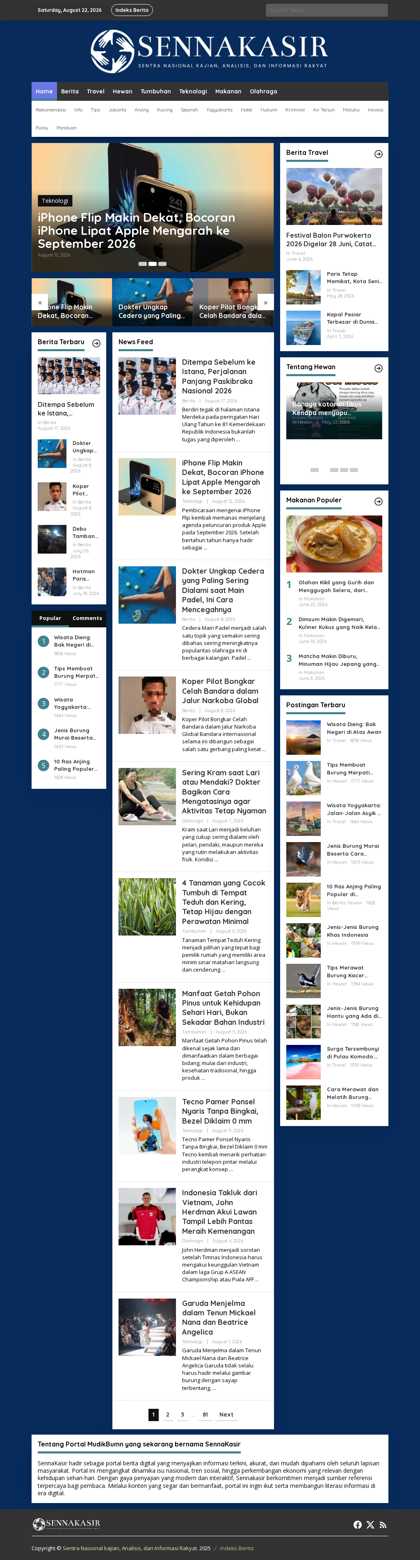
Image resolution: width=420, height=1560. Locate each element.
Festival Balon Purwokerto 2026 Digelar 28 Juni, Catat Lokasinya (329, 239)
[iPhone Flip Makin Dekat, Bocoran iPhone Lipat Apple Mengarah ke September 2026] (205, 547)
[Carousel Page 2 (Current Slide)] (152, 264)
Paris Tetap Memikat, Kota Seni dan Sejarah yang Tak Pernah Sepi (353, 277)
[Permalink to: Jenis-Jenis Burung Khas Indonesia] (303, 940)
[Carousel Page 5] (354, 470)
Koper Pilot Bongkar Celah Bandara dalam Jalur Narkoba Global (233, 311)
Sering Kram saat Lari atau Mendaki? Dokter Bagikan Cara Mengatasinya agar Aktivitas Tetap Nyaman (224, 792)
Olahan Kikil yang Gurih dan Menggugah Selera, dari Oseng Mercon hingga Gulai (336, 586)
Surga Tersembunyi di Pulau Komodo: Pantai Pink (353, 1052)
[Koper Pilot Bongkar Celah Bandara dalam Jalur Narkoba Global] (264, 749)
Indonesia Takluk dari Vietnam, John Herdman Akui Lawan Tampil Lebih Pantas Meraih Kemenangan (219, 1212)
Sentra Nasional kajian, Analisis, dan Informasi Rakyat (130, 1548)
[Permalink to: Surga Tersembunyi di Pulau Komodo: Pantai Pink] (303, 1061)
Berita (188, 401)
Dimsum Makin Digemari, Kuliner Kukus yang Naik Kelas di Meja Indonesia (339, 623)
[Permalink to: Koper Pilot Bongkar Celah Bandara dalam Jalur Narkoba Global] (52, 496)
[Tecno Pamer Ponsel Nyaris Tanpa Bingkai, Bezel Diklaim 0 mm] (231, 1169)
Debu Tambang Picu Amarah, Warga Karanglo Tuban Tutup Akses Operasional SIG (85, 532)
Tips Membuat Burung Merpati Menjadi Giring (75, 672)
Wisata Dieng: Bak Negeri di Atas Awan (72, 641)
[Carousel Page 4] (344, 470)
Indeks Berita (236, 1548)
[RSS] (383, 1524)
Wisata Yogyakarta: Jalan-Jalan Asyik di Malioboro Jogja (71, 703)
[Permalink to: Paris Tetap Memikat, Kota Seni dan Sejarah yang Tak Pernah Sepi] (303, 287)
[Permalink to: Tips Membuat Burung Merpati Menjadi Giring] (303, 777)
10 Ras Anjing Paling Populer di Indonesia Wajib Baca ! (74, 765)
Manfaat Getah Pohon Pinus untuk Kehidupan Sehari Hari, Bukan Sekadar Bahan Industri (223, 1008)
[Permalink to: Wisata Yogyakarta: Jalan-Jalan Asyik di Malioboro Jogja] (303, 818)
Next (226, 1414)
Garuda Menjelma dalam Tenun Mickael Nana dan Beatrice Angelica (219, 1318)
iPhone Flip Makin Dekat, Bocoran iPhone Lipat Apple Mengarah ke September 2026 (136, 230)
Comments (87, 618)
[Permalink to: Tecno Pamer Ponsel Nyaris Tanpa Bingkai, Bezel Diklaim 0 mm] (147, 1125)
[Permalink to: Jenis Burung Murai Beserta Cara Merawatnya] (303, 859)
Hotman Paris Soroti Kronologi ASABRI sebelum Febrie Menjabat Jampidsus (86, 575)
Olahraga (192, 821)
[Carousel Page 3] (162, 264)
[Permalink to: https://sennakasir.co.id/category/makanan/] (378, 501)
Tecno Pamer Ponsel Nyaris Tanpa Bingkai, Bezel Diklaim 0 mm (220, 1111)
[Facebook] (357, 1524)
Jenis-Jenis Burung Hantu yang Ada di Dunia (353, 1012)
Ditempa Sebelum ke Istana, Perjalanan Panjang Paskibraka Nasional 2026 (68, 409)
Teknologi (55, 200)
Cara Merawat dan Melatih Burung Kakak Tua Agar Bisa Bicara (354, 1093)
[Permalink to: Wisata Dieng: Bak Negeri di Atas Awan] (303, 737)
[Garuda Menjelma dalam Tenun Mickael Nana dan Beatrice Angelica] (214, 1388)
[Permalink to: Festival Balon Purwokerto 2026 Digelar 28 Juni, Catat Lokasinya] (334, 196)
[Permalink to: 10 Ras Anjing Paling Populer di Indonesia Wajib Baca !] (303, 899)
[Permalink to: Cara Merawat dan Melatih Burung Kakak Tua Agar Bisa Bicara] (303, 1102)
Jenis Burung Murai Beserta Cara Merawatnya (73, 734)
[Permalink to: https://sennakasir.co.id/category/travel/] (378, 154)
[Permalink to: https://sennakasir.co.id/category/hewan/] (378, 368)
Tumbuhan (194, 931)
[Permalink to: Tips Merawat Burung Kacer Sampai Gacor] (303, 980)
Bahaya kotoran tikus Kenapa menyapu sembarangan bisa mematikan (326, 408)
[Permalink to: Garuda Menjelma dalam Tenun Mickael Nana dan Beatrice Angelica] (147, 1326)
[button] (381, 10)
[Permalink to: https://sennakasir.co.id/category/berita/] (96, 343)
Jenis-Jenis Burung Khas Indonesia (353, 931)
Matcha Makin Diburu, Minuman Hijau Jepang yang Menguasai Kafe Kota (338, 660)
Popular (50, 618)
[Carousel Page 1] (143, 264)
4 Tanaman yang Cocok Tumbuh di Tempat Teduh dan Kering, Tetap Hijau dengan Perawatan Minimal (223, 902)
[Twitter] (370, 1524)
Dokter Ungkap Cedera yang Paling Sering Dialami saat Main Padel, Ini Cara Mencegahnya (150, 311)
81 (205, 1414)
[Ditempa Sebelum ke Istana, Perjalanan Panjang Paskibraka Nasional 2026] (238, 439)
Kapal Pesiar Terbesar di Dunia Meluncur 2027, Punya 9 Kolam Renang (350, 318)
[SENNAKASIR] (210, 50)
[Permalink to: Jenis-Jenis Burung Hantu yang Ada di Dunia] (303, 1021)
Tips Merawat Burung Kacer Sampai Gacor (346, 971)
